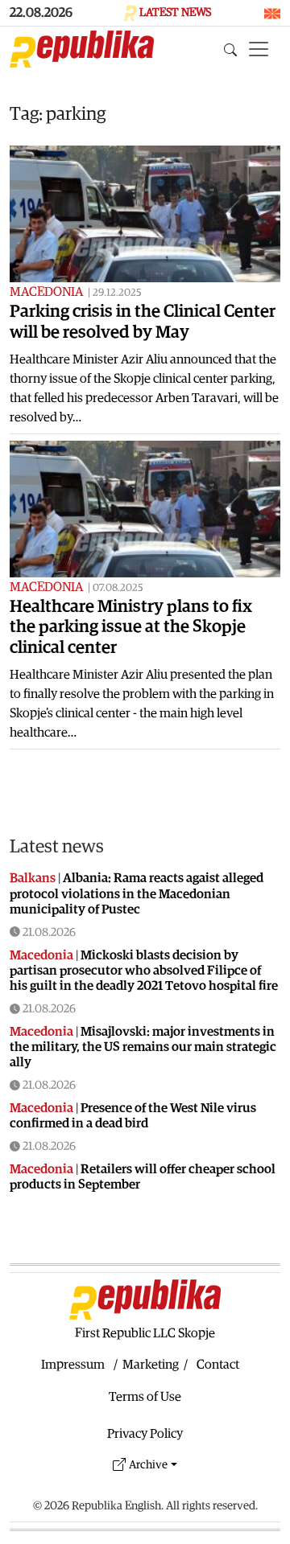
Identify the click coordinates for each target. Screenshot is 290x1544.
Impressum (73, 1364)
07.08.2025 (118, 588)
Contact (218, 1364)
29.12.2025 (117, 293)
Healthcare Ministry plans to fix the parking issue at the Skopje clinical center (131, 627)
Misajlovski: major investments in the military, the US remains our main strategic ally (143, 1047)
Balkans (33, 878)
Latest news (57, 847)
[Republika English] (82, 49)
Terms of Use (145, 1396)
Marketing (150, 1364)
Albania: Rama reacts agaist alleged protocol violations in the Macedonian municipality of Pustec (136, 893)
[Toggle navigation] (258, 49)
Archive (148, 1465)
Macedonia (46, 291)
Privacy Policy (145, 1433)
